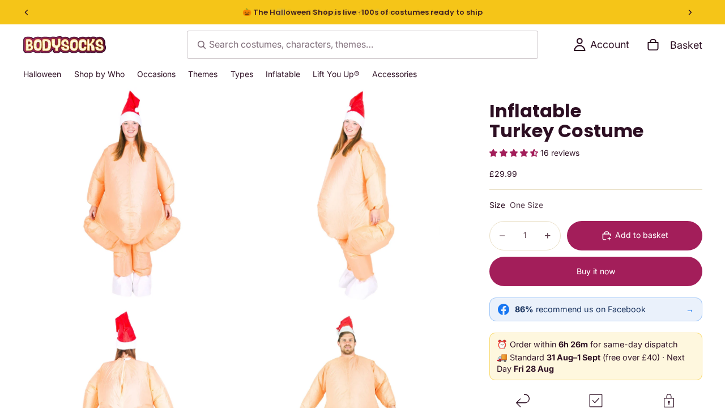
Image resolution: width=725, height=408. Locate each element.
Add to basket (641, 235)
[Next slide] (689, 12)
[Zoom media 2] (353, 196)
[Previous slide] (26, 12)
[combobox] (362, 44)
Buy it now (596, 271)
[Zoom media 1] (132, 196)
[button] (514, 153)
